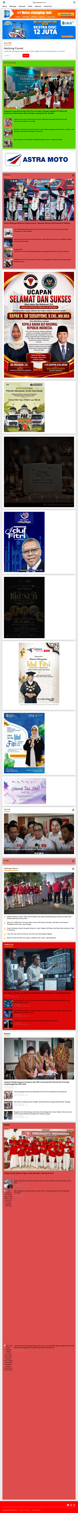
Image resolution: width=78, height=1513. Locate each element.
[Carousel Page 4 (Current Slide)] (43, 853)
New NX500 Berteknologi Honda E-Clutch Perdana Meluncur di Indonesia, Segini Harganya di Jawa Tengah (41, 230)
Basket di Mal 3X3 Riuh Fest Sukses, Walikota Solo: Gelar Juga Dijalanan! (31, 938)
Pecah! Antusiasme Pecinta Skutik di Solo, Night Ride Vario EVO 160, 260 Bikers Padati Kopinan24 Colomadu (43, 240)
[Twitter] (71, 1505)
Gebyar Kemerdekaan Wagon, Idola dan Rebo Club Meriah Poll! (29, 1173)
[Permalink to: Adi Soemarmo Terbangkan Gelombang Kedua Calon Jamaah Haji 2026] (8, 143)
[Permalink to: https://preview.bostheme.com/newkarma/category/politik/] (73, 810)
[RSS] (74, 1505)
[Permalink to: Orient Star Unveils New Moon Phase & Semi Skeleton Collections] (8, 1024)
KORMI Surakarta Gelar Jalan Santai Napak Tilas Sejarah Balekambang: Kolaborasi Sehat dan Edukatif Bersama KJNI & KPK (39, 917)
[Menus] (4, 2)
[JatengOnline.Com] (39, 2)
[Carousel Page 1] (35, 853)
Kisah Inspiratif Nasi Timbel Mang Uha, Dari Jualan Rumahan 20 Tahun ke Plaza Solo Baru (42, 1181)
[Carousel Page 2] (38, 853)
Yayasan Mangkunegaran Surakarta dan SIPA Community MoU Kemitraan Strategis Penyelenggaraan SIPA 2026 (36, 1083)
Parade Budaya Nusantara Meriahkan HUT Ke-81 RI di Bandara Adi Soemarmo (40, 1091)
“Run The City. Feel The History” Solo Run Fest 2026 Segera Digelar (29, 934)
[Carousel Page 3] (40, 853)
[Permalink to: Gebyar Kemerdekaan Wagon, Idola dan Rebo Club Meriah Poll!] (39, 1150)
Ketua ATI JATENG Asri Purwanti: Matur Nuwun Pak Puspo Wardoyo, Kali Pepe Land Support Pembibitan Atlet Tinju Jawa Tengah (38, 923)
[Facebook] (68, 1505)
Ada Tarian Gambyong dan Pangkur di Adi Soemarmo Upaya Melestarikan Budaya (42, 1102)
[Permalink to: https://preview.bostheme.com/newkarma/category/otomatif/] (73, 175)
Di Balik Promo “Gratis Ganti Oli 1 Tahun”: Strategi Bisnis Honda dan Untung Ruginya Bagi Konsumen (42, 260)
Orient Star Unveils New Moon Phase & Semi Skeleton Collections (36, 1020)
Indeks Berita (36, 1510)
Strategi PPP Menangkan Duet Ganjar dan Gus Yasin (25, 849)
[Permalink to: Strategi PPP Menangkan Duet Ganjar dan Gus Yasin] (39, 833)
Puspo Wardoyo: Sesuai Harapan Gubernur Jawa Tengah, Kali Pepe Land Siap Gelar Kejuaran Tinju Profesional (40, 929)
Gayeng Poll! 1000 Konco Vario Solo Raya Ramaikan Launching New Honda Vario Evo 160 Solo (41, 250)
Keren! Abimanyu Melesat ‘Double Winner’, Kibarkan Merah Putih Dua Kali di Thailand (37, 223)
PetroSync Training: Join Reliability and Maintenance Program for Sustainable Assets (37, 993)
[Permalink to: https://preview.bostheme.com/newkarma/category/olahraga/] (73, 869)
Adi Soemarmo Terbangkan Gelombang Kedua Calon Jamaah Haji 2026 (38, 139)
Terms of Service (24, 1510)
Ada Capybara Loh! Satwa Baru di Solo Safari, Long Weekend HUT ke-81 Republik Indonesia (41, 1192)
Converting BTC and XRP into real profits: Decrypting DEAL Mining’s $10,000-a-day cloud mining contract (42, 1001)
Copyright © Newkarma (9, 1510)
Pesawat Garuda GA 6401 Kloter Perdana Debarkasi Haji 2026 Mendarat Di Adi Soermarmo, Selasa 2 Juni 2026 (40, 120)
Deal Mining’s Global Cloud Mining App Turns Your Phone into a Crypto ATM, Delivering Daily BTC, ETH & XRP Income (43, 1011)
